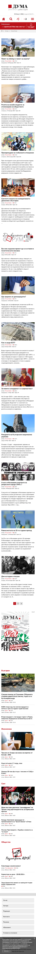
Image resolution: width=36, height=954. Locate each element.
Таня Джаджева (9, 868)
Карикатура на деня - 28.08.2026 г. (13, 874)
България (5, 671)
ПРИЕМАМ (6, 951)
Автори (6, 31)
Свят (3, 784)
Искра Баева (8, 61)
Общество (6, 842)
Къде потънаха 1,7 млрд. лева (11, 763)
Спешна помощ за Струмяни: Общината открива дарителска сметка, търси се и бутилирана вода (16, 696)
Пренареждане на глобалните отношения (17, 153)
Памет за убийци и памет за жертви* (15, 59)
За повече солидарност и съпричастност (17, 389)
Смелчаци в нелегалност (11, 866)
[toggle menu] (32, 19)
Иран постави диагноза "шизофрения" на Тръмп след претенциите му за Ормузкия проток (17, 809)
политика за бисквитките (19, 946)
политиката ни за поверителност (11, 948)
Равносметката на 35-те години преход (16, 530)
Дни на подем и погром (10, 576)
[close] (34, 938)
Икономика (6, 729)
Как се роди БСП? (8, 343)
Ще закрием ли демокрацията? (13, 297)
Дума (6, 700)
